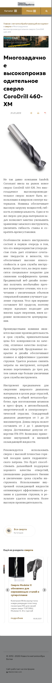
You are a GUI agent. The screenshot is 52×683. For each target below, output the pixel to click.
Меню (29, 11)
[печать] (38, 113)
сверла (8, 26)
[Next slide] (44, 590)
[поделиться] (31, 113)
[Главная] (26, 3)
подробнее (17, 618)
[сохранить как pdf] (45, 113)
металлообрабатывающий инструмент (30, 24)
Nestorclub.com (15, 672)
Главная (6, 24)
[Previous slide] (8, 590)
